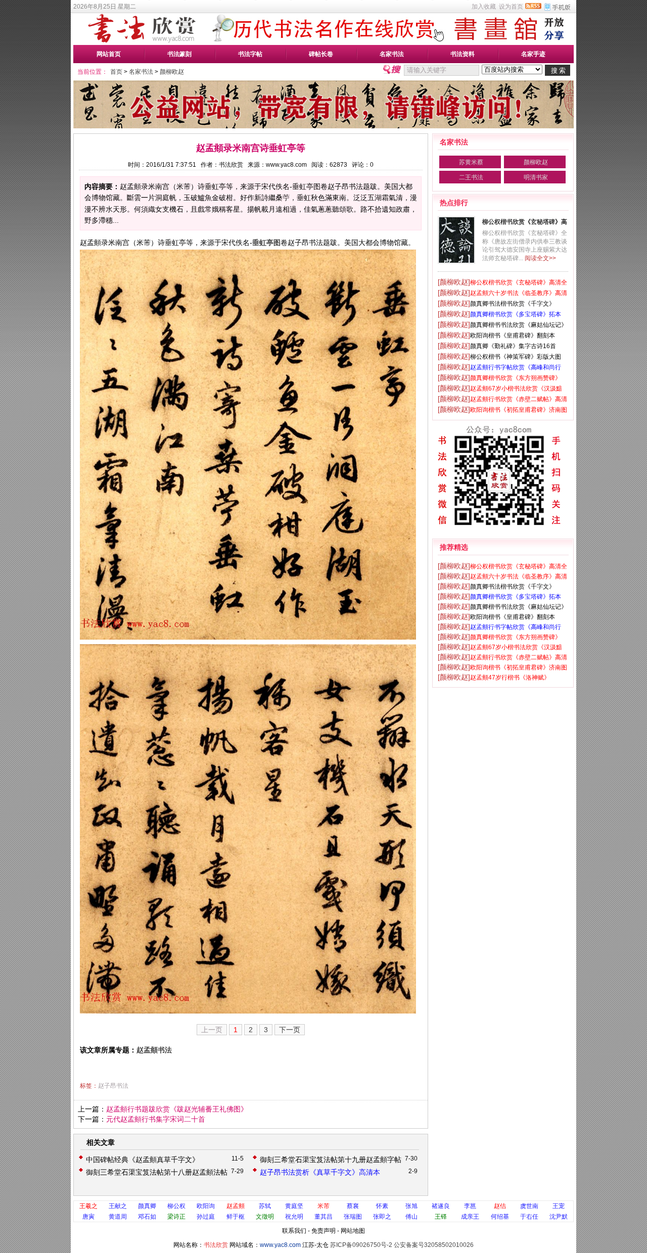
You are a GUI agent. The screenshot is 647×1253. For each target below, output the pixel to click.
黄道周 (118, 1216)
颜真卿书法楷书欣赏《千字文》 (512, 303)
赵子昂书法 (113, 1085)
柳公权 (176, 1206)
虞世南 (529, 1206)
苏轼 (265, 1206)
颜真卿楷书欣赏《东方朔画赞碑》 (515, 377)
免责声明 (323, 1230)
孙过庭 (206, 1216)
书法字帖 (250, 54)
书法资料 (462, 54)
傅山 (411, 1216)
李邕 (470, 1206)
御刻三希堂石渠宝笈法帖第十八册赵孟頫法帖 (156, 1172)
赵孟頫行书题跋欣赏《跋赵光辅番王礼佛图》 (177, 1109)
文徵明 (265, 1216)
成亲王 (470, 1216)
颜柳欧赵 (172, 71)
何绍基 (500, 1216)
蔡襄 (353, 1206)
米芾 (323, 1206)
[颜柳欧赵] (454, 282)
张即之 (382, 1216)
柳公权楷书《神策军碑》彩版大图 (515, 356)
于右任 (529, 1216)
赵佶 (500, 1206)
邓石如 (147, 1216)
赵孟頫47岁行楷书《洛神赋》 (510, 677)
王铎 (441, 1216)
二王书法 (471, 177)
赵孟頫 (235, 1206)
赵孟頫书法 (154, 1050)
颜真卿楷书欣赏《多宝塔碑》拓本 (515, 314)
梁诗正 (176, 1216)
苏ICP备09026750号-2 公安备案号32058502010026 (402, 1244)
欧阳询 (206, 1206)
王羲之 (88, 1206)
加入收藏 (484, 6)
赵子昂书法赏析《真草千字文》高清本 (320, 1172)
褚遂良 (441, 1206)
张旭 (411, 1206)
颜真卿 (147, 1206)
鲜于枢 (235, 1216)
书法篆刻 (179, 54)
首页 (116, 71)
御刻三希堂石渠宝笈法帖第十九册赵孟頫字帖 (330, 1159)
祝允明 (294, 1216)
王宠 (558, 1206)
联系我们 (294, 1230)
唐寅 (88, 1216)
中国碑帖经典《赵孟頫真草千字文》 (142, 1159)
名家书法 (392, 54)
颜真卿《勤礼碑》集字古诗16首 (513, 346)
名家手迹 (533, 54)
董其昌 (323, 1216)
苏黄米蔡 (471, 162)
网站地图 (353, 1230)
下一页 (289, 1030)
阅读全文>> (540, 258)
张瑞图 (353, 1216)
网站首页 (109, 54)
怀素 (382, 1206)
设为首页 (511, 6)
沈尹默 (558, 1216)
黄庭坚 (294, 1206)
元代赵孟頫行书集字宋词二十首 (155, 1119)
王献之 (118, 1206)
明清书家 (536, 177)
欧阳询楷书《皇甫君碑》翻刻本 (512, 335)
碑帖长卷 (321, 54)
